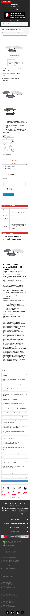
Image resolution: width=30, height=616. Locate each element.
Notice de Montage (7, 154)
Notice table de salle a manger (9, 587)
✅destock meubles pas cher (10, 542)
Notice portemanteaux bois (8, 569)
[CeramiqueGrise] (7, 189)
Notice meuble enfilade (7, 578)
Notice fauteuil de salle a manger (9, 584)
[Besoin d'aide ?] (15, 497)
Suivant (22, 63)
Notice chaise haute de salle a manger (11, 560)
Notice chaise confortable (11, 552)
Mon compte (15, 520)
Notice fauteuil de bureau (8, 583)
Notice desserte (6, 586)
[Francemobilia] (14, 15)
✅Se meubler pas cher (9, 545)
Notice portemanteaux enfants (9, 568)
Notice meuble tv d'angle (8, 576)
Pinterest (15, 163)
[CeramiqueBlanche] (9, 189)
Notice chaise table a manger (9, 594)
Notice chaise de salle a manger (9, 557)
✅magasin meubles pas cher (11, 544)
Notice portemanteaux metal (8, 567)
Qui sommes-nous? (6, 1)
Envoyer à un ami (11, 166)
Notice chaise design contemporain (10, 558)
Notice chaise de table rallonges (9, 591)
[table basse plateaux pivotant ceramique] (10, 62)
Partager (15, 158)
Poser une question (15, 480)
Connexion (22, 9)
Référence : (4, 73)
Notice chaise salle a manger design (10, 561)
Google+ (15, 160)
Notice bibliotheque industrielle (9, 606)
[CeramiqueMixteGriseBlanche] (11, 189)
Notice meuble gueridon (7, 582)
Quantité (5, 178)
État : (3, 75)
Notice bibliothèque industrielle (12, 548)
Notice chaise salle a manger (9, 593)
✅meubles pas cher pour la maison (12, 541)
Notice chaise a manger (10, 551)
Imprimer (9, 168)
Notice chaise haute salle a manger (10, 595)
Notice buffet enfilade (10, 550)
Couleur (5, 187)
